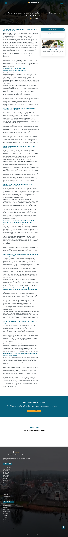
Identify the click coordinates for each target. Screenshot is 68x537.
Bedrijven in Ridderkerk (6, 476)
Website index (6, 496)
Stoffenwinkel (6, 513)
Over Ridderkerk (6, 467)
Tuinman (5, 515)
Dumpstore (5, 526)
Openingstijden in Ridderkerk (7, 470)
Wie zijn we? (6, 484)
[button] (62, 3)
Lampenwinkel (6, 511)
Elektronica (5, 523)
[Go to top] (63, 527)
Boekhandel (6, 521)
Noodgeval (5, 480)
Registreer (5, 491)
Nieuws (5, 478)
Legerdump (6, 509)
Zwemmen (5, 517)
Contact (5, 489)
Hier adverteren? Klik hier (48, 35)
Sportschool (5, 519)
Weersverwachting (7, 482)
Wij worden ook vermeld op (6, 494)
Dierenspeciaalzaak (6, 505)
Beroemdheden (6, 486)
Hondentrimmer (6, 507)
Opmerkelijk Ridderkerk (6, 473)
